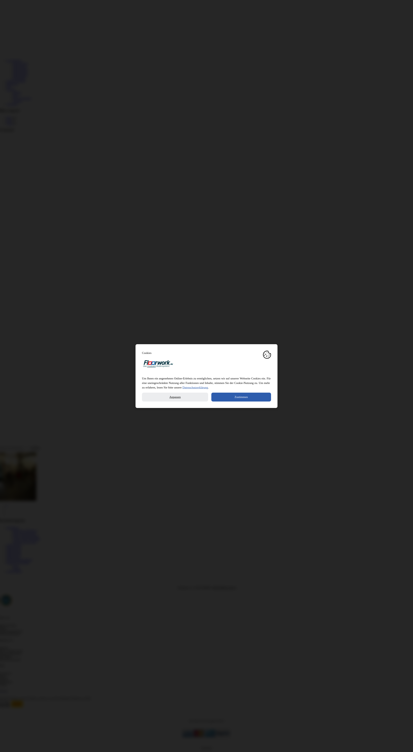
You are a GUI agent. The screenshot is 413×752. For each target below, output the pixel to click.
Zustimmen (241, 397)
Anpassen (175, 397)
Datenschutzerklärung (195, 387)
